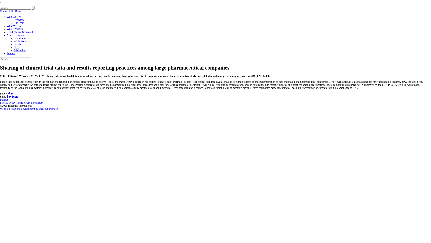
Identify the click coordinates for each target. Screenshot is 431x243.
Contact (4, 11)
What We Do (14, 25)
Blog (16, 47)
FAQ (11, 11)
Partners (11, 53)
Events (17, 44)
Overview (18, 19)
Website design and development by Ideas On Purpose (29, 108)
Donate (19, 11)
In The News (20, 41)
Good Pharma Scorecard (20, 32)
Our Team (18, 22)
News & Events (15, 35)
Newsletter (37, 102)
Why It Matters (15, 29)
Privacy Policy (8, 102)
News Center (20, 38)
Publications (19, 50)
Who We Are (14, 16)
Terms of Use (23, 102)
